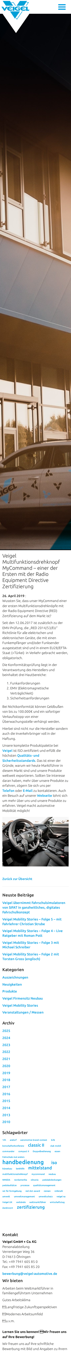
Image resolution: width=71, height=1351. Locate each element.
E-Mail (28, 790)
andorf (13, 1140)
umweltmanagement (24, 1196)
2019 (6, 1073)
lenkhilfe (20, 1168)
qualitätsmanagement (44, 1185)
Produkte (9, 991)
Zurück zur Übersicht (17, 879)
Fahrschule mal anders (13, 1157)
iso (54, 1162)
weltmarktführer (37, 1202)
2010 (6, 1122)
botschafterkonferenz (13, 1146)
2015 (6, 1101)
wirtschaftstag (57, 1202)
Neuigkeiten (12, 984)
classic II (36, 1145)
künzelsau (7, 1168)
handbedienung (23, 1162)
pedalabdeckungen (51, 1180)
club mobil (55, 1146)
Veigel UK (7, 1202)
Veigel (7, 750)
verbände (21, 1202)
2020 (6, 1066)
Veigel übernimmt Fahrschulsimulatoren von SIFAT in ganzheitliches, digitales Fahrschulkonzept (33, 907)
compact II (23, 1151)
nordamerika (20, 1180)
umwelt (6, 1196)
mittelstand (40, 1167)
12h (4, 1140)
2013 (6, 1115)
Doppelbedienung (42, 1151)
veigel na (61, 1196)
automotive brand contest (33, 1140)
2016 (6, 1094)
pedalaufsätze (9, 1185)
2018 (6, 1080)
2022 (6, 1052)
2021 (6, 1059)
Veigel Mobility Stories (20, 1005)
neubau (52, 1174)
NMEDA (6, 1180)
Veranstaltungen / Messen (23, 1012)
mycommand (38, 1174)
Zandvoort (7, 1208)
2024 (6, 1038)
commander (8, 1151)
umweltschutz (46, 1196)
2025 (6, 1031)
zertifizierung (31, 1207)
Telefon (8, 790)
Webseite (44, 795)
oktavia (34, 1180)
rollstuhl (58, 1191)
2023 (6, 1045)
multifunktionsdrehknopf (15, 1174)
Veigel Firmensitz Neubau (22, 998)
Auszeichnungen (15, 977)
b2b (53, 1140)
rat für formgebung (11, 1191)
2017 (6, 1087)
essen (57, 1151)
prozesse (25, 1185)
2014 (6, 1108)
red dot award (32, 1191)
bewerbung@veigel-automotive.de (29, 1273)
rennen (47, 1191)
